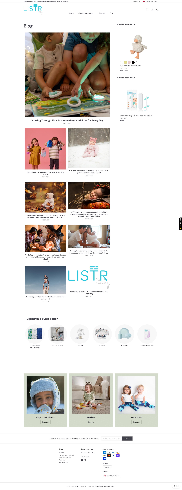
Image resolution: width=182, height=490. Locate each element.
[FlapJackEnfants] (45, 395)
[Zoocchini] (136, 395)
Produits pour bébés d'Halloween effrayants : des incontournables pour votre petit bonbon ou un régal (45, 257)
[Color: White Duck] (121, 62)
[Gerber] (91, 395)
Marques (101, 13)
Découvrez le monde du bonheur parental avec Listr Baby (89, 293)
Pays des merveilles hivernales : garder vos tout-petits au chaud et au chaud (89, 172)
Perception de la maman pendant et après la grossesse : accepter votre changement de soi (88, 252)
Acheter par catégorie (85, 13)
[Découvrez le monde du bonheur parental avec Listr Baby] (89, 277)
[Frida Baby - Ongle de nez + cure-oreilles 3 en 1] (137, 102)
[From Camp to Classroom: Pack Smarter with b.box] (45, 148)
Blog (111, 13)
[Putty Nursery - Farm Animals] (137, 50)
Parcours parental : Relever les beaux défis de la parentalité (45, 298)
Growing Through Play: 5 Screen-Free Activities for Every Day (67, 120)
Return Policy (63, 462)
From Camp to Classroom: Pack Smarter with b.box (45, 173)
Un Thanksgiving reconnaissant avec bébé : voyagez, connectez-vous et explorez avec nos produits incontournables (88, 214)
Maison (71, 13)
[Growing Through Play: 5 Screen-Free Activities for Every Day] (67, 74)
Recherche (63, 460)
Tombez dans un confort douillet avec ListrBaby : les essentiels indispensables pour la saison (45, 216)
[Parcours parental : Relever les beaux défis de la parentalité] (45, 280)
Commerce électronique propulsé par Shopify (101, 486)
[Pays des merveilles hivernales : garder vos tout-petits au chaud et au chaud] (89, 148)
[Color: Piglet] (129, 62)
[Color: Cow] (133, 62)
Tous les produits (65, 457)
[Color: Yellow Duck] (125, 62)
